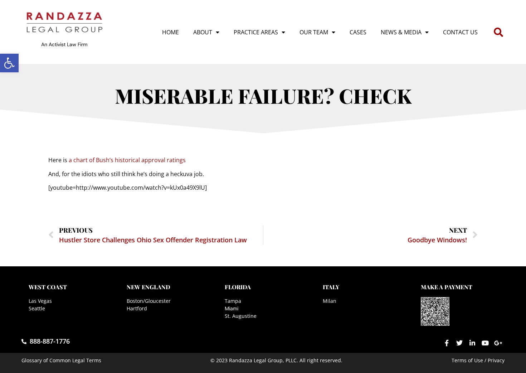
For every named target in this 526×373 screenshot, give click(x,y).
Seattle (37, 308)
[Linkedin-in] (472, 342)
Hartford (137, 308)
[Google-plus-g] (498, 342)
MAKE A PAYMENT (446, 287)
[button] (9, 63)
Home (170, 32)
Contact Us (460, 32)
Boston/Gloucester (149, 300)
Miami (231, 308)
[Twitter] (459, 342)
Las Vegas (40, 300)
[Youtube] (485, 342)
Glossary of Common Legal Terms (61, 360)
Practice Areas (256, 32)
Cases (358, 32)
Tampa (233, 300)
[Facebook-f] (446, 342)
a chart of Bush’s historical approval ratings (127, 160)
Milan (329, 300)
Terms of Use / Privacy (478, 360)
